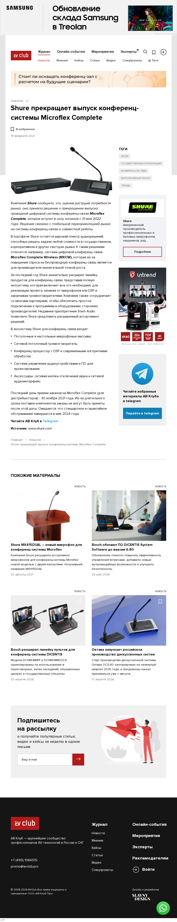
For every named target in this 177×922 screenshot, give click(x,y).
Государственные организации (141, 163)
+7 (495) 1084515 (24, 860)
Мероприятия (103, 52)
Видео (111, 60)
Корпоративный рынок (135, 178)
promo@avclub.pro (24, 866)
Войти (148, 869)
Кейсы (79, 60)
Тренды (125, 185)
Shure (124, 156)
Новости (44, 60)
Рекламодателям (150, 858)
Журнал (44, 52)
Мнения (62, 60)
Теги (154, 60)
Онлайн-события (71, 52)
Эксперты (128, 52)
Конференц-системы (134, 170)
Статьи (95, 60)
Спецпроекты (132, 60)
